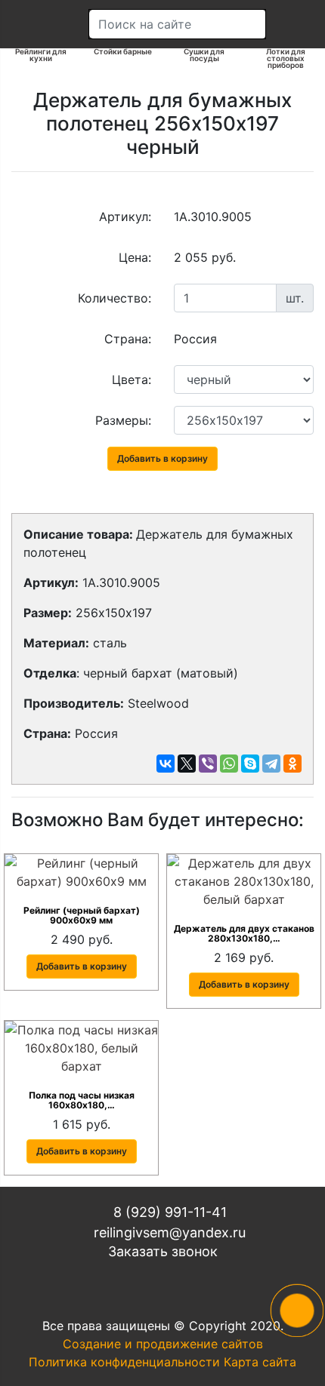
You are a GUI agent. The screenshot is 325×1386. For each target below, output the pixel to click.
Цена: (135, 257)
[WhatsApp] (229, 763)
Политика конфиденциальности (124, 1361)
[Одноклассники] (292, 763)
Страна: (127, 338)
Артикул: (125, 216)
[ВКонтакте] (165, 763)
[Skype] (250, 763)
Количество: (114, 298)
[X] (187, 763)
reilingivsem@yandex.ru (168, 1232)
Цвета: (131, 379)
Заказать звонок (163, 1251)
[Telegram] (271, 763)
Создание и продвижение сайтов (163, 1343)
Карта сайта (260, 1361)
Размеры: (123, 420)
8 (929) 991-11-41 (168, 1212)
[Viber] (208, 763)
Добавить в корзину (162, 458)
